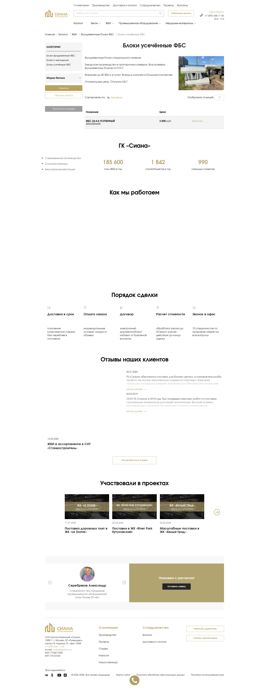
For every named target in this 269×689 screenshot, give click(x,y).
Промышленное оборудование (138, 23)
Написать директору (205, 629)
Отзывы (103, 648)
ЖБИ (108, 23)
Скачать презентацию (205, 638)
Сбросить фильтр (63, 95)
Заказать (197, 121)
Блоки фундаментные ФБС (61, 56)
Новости (104, 655)
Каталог (78, 23)
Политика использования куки (207, 675)
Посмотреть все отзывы (135, 460)
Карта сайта (123, 675)
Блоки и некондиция (58, 60)
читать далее (134, 389)
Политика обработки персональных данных (161, 675)
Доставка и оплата (125, 5)
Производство (101, 5)
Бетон (94, 23)
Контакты (182, 5)
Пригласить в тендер (63, 109)
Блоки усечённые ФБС (59, 65)
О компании (81, 5)
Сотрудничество (150, 5)
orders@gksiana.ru (62, 650)
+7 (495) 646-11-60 (214, 16)
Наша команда (108, 662)
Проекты (168, 5)
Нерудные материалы (179, 23)
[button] (216, 12)
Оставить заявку (177, 586)
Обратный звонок (181, 13)
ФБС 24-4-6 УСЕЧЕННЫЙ (100, 121)
